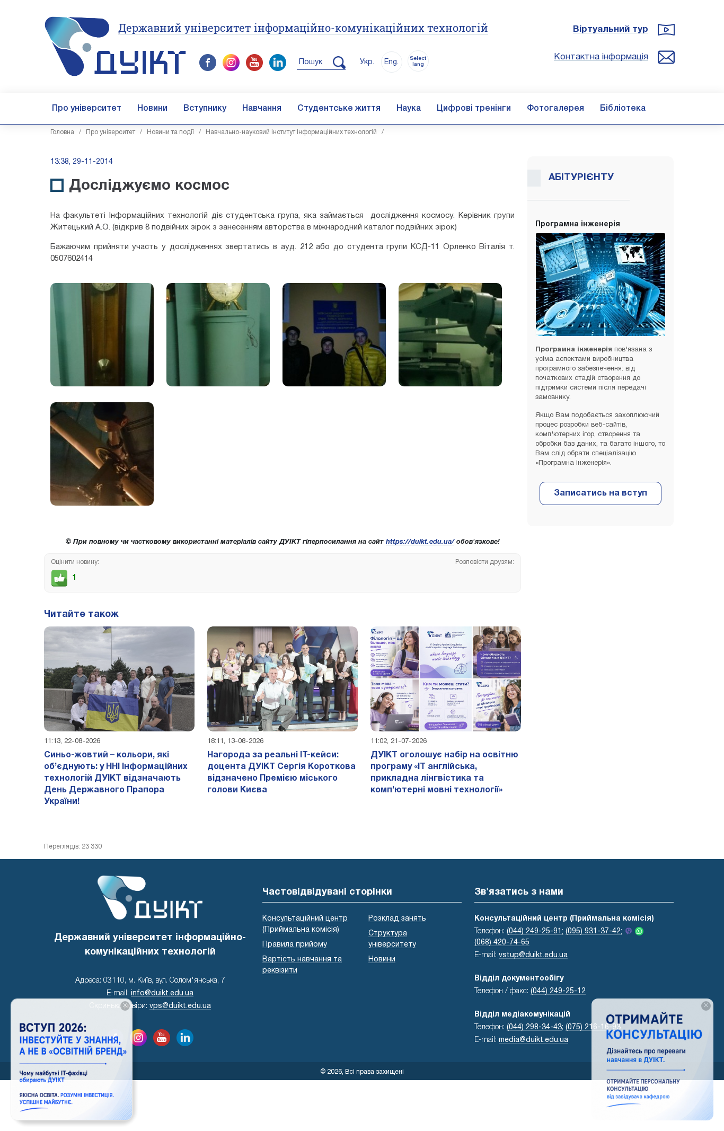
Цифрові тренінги (474, 108)
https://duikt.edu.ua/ (420, 542)
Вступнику (204, 108)
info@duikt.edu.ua (162, 993)
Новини (152, 108)
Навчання (261, 108)
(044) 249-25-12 (558, 991)
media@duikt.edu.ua (533, 1040)
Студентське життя (339, 108)
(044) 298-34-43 (534, 1027)
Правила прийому (294, 944)
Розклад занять (397, 918)
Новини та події (170, 132)
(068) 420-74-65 (501, 942)
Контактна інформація (601, 57)
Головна (62, 132)
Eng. (391, 62)
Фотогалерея (555, 108)
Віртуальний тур (610, 29)
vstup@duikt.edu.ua (533, 955)
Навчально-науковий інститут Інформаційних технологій (291, 132)
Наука (408, 108)
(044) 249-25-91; (535, 931)
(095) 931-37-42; (594, 931)
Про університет (86, 108)
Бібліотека (623, 108)
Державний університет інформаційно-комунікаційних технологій (303, 27)
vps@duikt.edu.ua (180, 1006)
